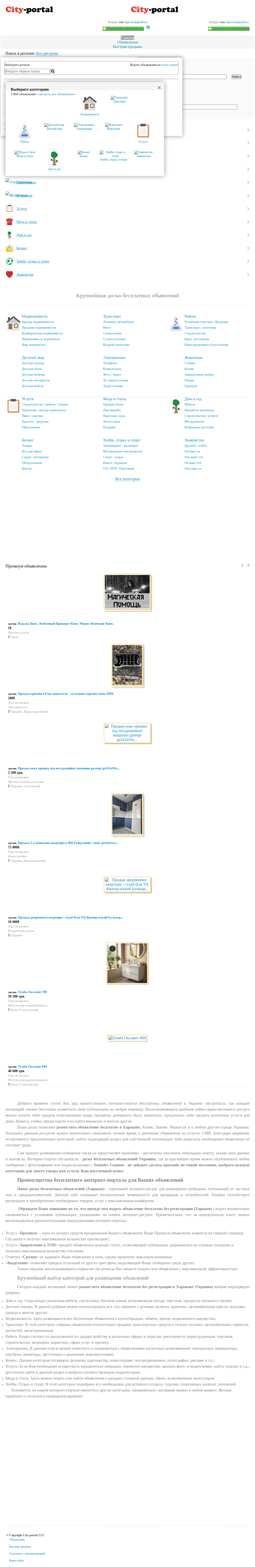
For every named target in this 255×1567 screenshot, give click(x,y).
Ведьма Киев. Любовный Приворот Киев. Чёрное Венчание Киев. (66, 623)
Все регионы (47, 53)
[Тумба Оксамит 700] (127, 964)
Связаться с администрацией (27, 1553)
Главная (127, 38)
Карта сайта (16, 1560)
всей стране (170, 65)
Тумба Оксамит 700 (32, 992)
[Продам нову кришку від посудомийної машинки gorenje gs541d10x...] (127, 733)
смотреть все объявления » (57, 94)
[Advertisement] (127, 518)
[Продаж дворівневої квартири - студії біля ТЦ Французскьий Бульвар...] (127, 885)
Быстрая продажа (127, 46)
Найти (236, 77)
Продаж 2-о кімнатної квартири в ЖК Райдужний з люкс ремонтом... (68, 843)
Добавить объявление (231, 29)
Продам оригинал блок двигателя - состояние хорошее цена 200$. (66, 694)
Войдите (214, 22)
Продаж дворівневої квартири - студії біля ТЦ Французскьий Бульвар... (70, 917)
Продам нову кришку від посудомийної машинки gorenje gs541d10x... (69, 768)
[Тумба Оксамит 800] (128, 1038)
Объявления (127, 42)
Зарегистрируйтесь (237, 22)
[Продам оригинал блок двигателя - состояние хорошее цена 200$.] (127, 666)
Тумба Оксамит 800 (32, 1066)
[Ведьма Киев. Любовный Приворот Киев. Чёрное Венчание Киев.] (127, 592)
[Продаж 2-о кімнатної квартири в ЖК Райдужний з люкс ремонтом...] (127, 815)
